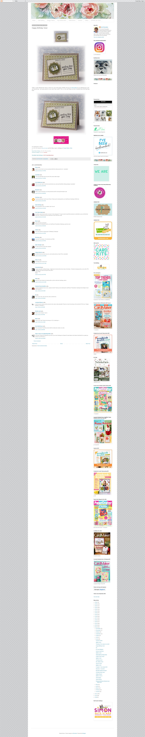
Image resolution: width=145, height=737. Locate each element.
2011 (96, 693)
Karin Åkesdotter (104, 27)
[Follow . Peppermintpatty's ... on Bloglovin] (100, 590)
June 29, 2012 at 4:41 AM (40, 217)
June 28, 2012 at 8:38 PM (40, 193)
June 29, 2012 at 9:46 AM (40, 225)
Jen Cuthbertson (38, 182)
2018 (96, 616)
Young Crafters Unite (67, 148)
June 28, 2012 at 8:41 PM (40, 200)
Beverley (37, 237)
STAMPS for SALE (96, 20)
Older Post (88, 343)
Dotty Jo (37, 259)
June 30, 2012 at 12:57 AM (40, 263)
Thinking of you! (99, 660)
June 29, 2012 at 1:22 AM (40, 208)
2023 (96, 607)
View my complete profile (99, 37)
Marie (36, 318)
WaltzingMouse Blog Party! (101, 654)
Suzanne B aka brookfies (40, 286)
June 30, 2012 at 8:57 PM (40, 274)
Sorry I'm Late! (99, 663)
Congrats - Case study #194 (101, 667)
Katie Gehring (38, 204)
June (97, 639)
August (97, 635)
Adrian (36, 229)
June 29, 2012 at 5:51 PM (40, 248)
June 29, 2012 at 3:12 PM (40, 233)
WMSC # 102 (98, 658)
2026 (96, 602)
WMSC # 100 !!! (99, 675)
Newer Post (34, 343)
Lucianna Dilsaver (39, 302)
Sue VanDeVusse (39, 326)
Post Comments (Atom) (42, 345)
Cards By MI (38, 267)
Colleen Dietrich (38, 252)
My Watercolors (61, 20)
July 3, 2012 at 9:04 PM (40, 314)
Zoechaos (37, 197)
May (97, 684)
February (98, 689)
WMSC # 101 (98, 665)
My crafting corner (99, 661)
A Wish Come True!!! (100, 656)
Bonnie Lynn (38, 311)
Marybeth (37, 189)
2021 (96, 611)
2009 (96, 697)
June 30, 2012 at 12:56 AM (40, 255)
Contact (80, 20)
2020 (96, 612)
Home (33, 20)
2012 (96, 626)
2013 (96, 625)
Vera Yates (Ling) (39, 212)
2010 (96, 695)
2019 (96, 614)
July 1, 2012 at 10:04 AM (40, 290)
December (98, 628)
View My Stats (96, 596)
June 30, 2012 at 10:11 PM (40, 282)
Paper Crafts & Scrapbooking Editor (43, 333)
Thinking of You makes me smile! (102, 644)
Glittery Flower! (99, 674)
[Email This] (51, 159)
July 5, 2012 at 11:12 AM (40, 322)
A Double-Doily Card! (100, 672)
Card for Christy (99, 640)
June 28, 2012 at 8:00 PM (40, 185)
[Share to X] (54, 159)
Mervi (36, 221)
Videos (86, 20)
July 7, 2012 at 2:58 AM (40, 329)
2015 (96, 621)
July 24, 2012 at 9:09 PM (40, 338)
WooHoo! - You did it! (100, 668)
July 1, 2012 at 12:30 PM (40, 298)
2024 (96, 605)
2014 (96, 623)
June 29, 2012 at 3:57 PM (40, 240)
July (97, 637)
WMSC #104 (98, 642)
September (98, 633)
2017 (96, 618)
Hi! (96, 647)
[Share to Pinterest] (57, 159)
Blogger (84, 733)
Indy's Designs (38, 244)
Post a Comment (37, 341)
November (98, 630)
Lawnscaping (74, 87)
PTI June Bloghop (99, 649)
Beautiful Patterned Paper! (101, 670)
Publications (72, 20)
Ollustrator (75, 733)
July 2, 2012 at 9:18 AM (40, 307)
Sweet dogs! (98, 677)
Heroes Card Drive (100, 651)
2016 (96, 619)
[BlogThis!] (52, 159)
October (98, 632)
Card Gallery (41, 20)
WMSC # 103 (98, 652)
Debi (36, 278)
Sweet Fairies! (99, 679)
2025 (96, 604)
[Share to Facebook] (55, 159)
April (97, 686)
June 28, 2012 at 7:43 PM (40, 178)
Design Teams (51, 20)
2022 (96, 609)
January (98, 691)
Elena (36, 167)
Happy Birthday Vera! (100, 645)
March (97, 688)
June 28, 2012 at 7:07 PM (40, 170)
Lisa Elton (37, 174)
